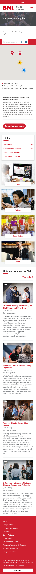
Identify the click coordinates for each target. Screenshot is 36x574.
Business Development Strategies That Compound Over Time (17, 306)
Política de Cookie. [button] (18, 565)
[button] (20, 53)
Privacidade (8, 144)
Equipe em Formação (12, 156)
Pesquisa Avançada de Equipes (14, 545)
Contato (6, 531)
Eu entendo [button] (18, 570)
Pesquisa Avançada (14, 126)
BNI (18, 184)
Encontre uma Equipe (10, 528)
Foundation (18, 236)
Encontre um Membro (12, 152)
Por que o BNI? (8, 525)
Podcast (18, 210)
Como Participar (8, 535)
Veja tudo (27, 277)
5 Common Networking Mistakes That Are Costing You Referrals (17, 484)
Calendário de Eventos (12, 148)
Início (5, 521)
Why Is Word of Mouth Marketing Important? (17, 366)
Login (23, 2)
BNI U (18, 261)
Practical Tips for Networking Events (15, 424)
